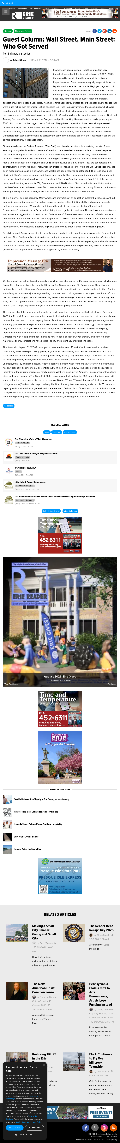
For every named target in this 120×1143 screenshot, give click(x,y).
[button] (25, 1134)
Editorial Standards (84, 1140)
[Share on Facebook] (94, 31)
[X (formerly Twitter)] (95, 1129)
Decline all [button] (34, 1127)
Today (46, 432)
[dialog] (25, 1101)
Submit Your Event (51, 511)
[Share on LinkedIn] (109, 31)
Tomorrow (57, 432)
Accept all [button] (14, 1127)
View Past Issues (11, 684)
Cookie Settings (22, 1122)
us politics (8, 406)
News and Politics (23, 31)
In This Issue (111, 684)
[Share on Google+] (104, 31)
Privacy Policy (111, 1140)
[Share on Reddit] (114, 31)
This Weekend (70, 432)
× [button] (43, 1065)
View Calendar (70, 511)
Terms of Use (99, 1140)
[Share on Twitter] (99, 31)
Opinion (7, 31)
